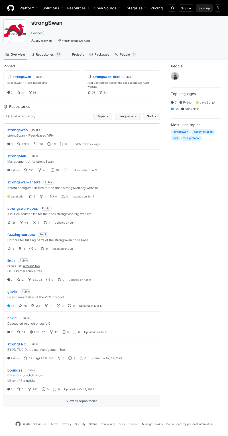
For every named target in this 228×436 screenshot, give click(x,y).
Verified (38, 33)
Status (93, 424)
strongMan (16, 156)
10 (57, 170)
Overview (18, 54)
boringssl (15, 370)
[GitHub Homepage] (18, 424)
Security (80, 424)
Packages (102, 54)
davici (12, 318)
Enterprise (133, 8)
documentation (203, 131)
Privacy (66, 424)
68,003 (37, 279)
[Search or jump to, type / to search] (172, 8)
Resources (76, 8)
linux (11, 260)
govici (12, 291)
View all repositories (82, 401)
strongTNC (16, 344)
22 (30, 358)
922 (35, 389)
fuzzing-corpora (21, 234)
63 (66, 144)
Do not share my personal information (189, 424)
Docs (121, 424)
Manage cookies (152, 424)
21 (51, 305)
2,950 (25, 144)
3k (22, 92)
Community (108, 424)
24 (23, 332)
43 (105, 92)
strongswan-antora (24, 182)
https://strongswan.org (76, 40)
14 (47, 248)
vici (175, 138)
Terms (54, 424)
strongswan (17, 130)
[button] (103, 116)
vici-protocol (191, 138)
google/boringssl (33, 375)
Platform (27, 8)
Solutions (51, 8)
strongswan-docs (22, 208)
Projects (78, 54)
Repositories (48, 54)
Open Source (105, 8)
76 (25, 305)
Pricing (157, 8)
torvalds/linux (31, 265)
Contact (133, 424)
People (127, 54)
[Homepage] (10, 8)
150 (31, 170)
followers (43, 40)
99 (54, 144)
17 (56, 332)
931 (35, 92)
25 (93, 92)
